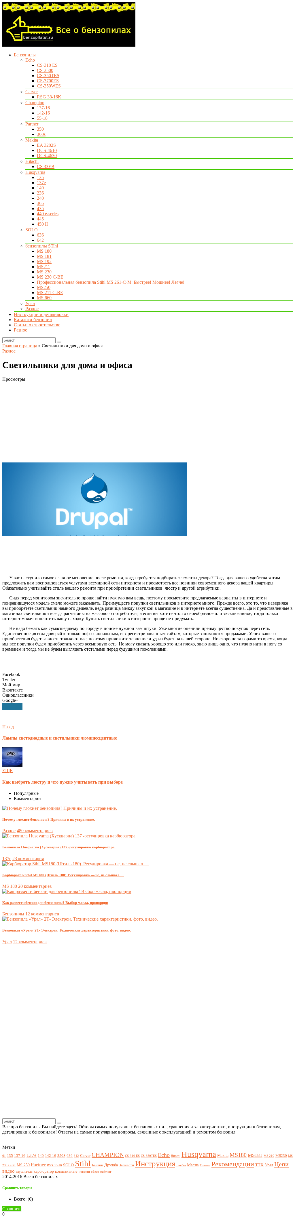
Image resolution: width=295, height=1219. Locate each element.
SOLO (31, 229)
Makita (31, 140)
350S (61, 1156)
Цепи (281, 1164)
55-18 (42, 118)
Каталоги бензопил (33, 319)
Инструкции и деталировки (41, 314)
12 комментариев (42, 913)
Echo (30, 60)
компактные (66, 1171)
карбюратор (44, 1171)
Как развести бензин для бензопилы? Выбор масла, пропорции (55, 902)
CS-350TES (48, 75)
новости (84, 1171)
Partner (31, 123)
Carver (31, 91)
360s (41, 134)
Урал (30, 303)
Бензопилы (25, 54)
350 (40, 129)
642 (40, 240)
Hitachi (32, 161)
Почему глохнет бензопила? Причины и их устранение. (48, 819)
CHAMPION (108, 1154)
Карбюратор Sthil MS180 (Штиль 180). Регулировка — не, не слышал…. (63, 875)
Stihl (83, 1163)
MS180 (238, 1155)
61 (4, 1155)
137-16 (43, 107)
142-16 (43, 113)
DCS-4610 (47, 150)
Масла (193, 1164)
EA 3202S (46, 145)
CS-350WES (49, 85)
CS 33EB (45, 166)
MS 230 (44, 271)
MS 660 (44, 297)
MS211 (43, 266)
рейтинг (105, 1171)
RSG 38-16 (54, 1165)
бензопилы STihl (41, 245)
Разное (32, 308)
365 (40, 203)
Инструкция (155, 1163)
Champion (34, 102)
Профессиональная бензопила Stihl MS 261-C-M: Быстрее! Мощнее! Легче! (110, 282)
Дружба (111, 1165)
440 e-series (47, 213)
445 (40, 218)
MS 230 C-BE (50, 277)
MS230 (281, 1156)
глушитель (24, 1172)
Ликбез (181, 1165)
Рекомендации (232, 1164)
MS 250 (23, 1165)
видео (8, 1171)
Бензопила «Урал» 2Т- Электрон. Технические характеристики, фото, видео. (66, 930)
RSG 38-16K (49, 96)
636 (40, 235)
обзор (95, 1171)
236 (40, 193)
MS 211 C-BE (50, 292)
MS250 (43, 287)
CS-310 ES (47, 65)
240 (40, 198)
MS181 (255, 1155)
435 (40, 208)
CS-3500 (45, 70)
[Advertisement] (147, 422)
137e (41, 182)
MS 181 (44, 256)
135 (40, 177)
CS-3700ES (48, 80)
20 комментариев (35, 886)
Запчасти (126, 1165)
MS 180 (44, 251)
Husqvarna (35, 172)
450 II (42, 224)
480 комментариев (35, 830)
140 (40, 187)
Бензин (97, 1165)
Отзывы (205, 1165)
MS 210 (269, 1155)
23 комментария (28, 858)
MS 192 (44, 261)
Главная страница (19, 345)
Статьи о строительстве (37, 324)
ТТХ (259, 1164)
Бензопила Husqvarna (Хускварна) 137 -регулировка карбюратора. (59, 847)
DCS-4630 (47, 155)
